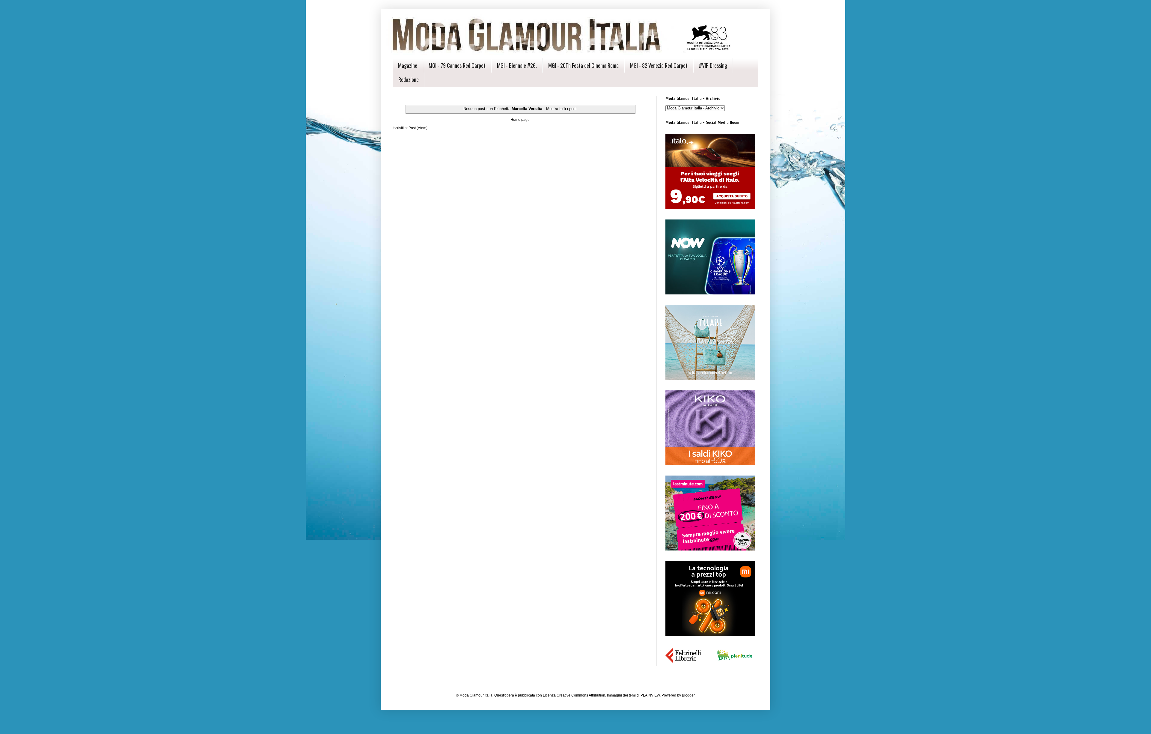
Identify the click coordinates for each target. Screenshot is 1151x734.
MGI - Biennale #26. (517, 65)
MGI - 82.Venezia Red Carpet (659, 65)
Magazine (407, 65)
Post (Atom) (418, 128)
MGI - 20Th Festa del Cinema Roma (583, 65)
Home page (520, 120)
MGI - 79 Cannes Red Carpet (457, 65)
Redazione (408, 79)
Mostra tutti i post (561, 108)
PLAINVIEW (650, 695)
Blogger (688, 695)
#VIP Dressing (713, 65)
